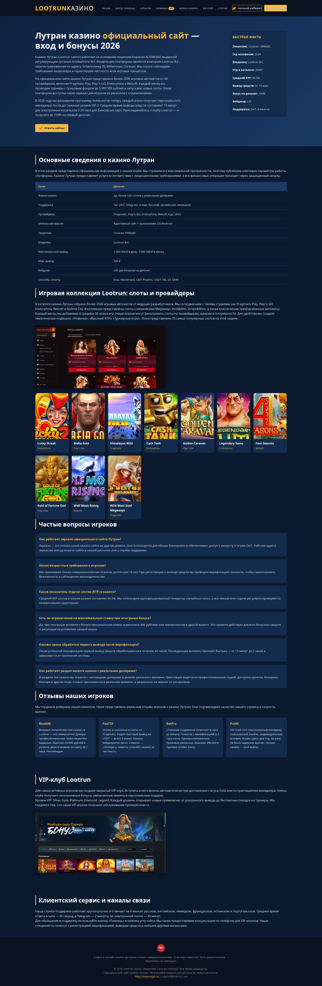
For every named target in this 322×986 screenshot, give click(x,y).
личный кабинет (247, 8)
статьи (222, 8)
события (145, 8)
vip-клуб (208, 8)
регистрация (275, 8)
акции (106, 8)
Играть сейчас (52, 128)
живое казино (188, 8)
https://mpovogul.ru (147, 976)
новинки (164, 8)
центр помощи (125, 8)
